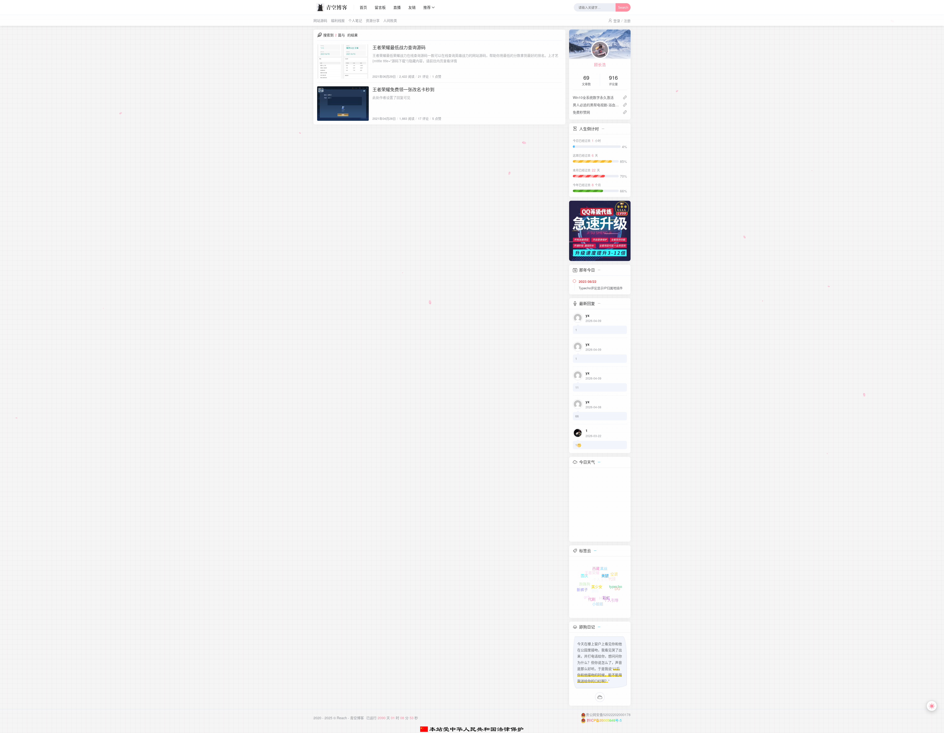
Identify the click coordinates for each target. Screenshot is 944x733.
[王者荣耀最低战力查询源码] (343, 61)
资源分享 (373, 20)
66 (577, 416)
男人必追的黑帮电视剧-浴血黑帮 (596, 104)
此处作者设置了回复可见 (391, 97)
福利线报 (338, 20)
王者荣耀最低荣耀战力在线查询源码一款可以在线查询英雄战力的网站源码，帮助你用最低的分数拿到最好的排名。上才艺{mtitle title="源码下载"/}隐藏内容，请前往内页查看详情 (465, 58)
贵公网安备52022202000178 (608, 714)
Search (623, 7)
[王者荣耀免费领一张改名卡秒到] (343, 103)
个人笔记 (355, 20)
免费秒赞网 (581, 112)
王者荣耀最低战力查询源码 (399, 47)
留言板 (380, 7)
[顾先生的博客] (333, 7)
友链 (412, 7)
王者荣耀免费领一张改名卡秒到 (403, 89)
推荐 (427, 7)
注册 (627, 20)
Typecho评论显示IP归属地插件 (601, 288)
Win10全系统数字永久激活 (593, 97)
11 (577, 387)
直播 (397, 7)
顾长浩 (600, 64)
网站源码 (320, 20)
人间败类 (390, 20)
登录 (616, 20)
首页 (363, 7)
